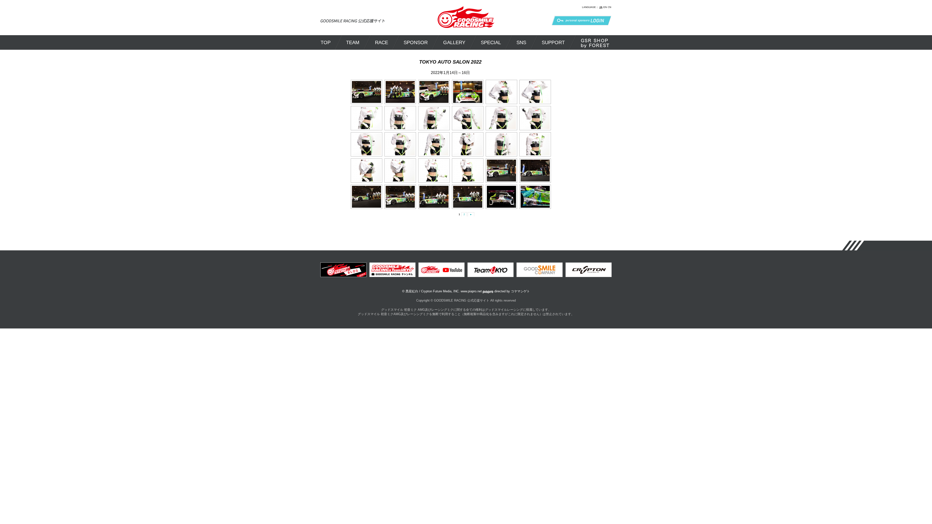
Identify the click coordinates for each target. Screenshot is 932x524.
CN (609, 7)
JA (600, 7)
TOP (326, 42)
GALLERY (454, 42)
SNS (521, 42)
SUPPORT (553, 42)
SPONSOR (416, 42)
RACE (381, 42)
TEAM (352, 42)
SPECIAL (491, 42)
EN (605, 7)
